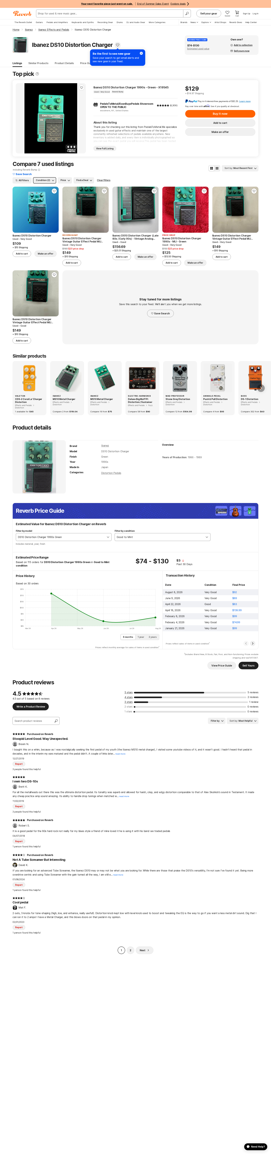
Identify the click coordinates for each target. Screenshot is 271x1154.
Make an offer (220, 132)
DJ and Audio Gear (136, 22)
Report (19, 764)
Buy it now (220, 113)
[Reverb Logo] (22, 13)
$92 (234, 592)
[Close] (141, 53)
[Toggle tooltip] (37, 73)
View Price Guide (221, 665)
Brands (184, 22)
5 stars (129, 692)
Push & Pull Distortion (215, 399)
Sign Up (246, 13)
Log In (255, 13)
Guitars (39, 22)
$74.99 (236, 622)
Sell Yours (248, 665)
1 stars (128, 711)
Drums (120, 22)
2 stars (129, 706)
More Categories (157, 22)
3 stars (129, 701)
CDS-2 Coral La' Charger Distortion (28, 401)
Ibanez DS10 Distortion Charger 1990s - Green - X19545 (131, 87)
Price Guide (87, 63)
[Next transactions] (252, 643)
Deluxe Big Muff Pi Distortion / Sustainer (140, 401)
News (193, 22)
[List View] (217, 168)
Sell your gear (208, 13)
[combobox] (60, 537)
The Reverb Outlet (23, 22)
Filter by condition (125, 531)
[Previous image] (20, 118)
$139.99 (237, 610)
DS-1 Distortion (249, 399)
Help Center (251, 22)
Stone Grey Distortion (178, 399)
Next (142, 950)
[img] (163, 105)
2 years (153, 637)
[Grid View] (211, 168)
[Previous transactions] (246, 643)
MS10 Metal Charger (64, 399)
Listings (17, 63)
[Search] (187, 13)
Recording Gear (105, 22)
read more (120, 754)
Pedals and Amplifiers (57, 22)
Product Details (64, 63)
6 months (128, 637)
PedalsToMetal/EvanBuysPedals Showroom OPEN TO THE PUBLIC (126, 105)
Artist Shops (220, 22)
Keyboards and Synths (83, 22)
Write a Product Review (30, 706)
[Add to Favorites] (117, 45)
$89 (234, 598)
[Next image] (81, 118)
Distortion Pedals (111, 473)
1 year (141, 637)
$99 (234, 616)
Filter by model (24, 531)
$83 (234, 604)
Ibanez (105, 445)
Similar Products (38, 63)
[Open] (108, 537)
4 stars (129, 697)
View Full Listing (105, 148)
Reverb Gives (235, 22)
